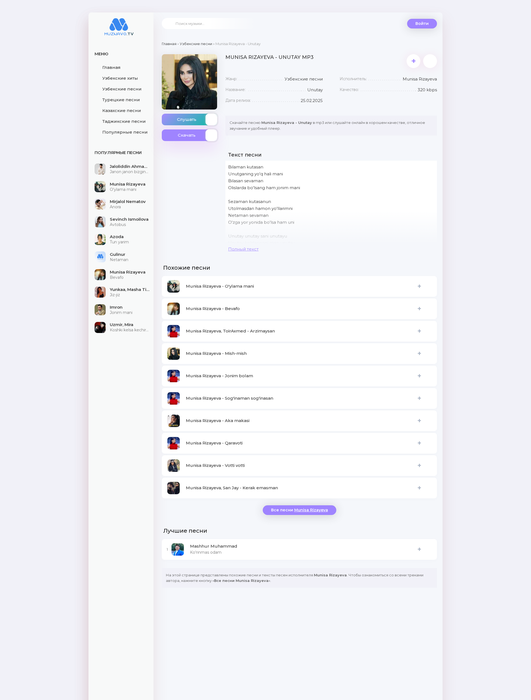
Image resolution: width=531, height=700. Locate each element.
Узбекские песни (122, 89)
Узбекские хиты (120, 78)
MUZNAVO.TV (119, 30)
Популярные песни (125, 132)
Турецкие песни (121, 99)
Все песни (299, 510)
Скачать (187, 135)
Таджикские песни (124, 121)
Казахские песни (121, 110)
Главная (111, 67)
